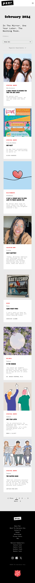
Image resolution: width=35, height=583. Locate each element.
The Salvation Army (17, 573)
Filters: (6, 36)
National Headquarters (17, 543)
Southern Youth (17, 549)
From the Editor (11, 142)
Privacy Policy (17, 536)
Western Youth (17, 551)
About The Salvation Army (17, 528)
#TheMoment (9, 195)
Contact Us (17, 530)
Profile (8, 250)
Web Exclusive (10, 88)
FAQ (17, 538)
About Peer (17, 526)
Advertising (17, 534)
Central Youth (17, 545)
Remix (8, 306)
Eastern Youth (17, 547)
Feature (8, 361)
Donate (18, 532)
